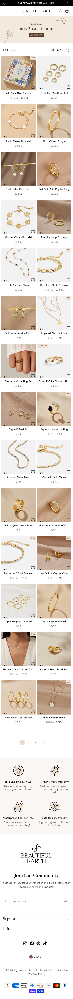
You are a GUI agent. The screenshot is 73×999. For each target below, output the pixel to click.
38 (44, 742)
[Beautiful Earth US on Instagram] (25, 943)
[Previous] (4, 3)
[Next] (67, 3)
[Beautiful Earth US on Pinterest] (38, 943)
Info (6, 929)
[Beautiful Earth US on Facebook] (32, 943)
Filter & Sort (57, 50)
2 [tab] (42, 88)
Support (10, 919)
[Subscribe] (66, 901)
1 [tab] (40, 88)
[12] (54, 74)
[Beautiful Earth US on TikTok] (45, 943)
